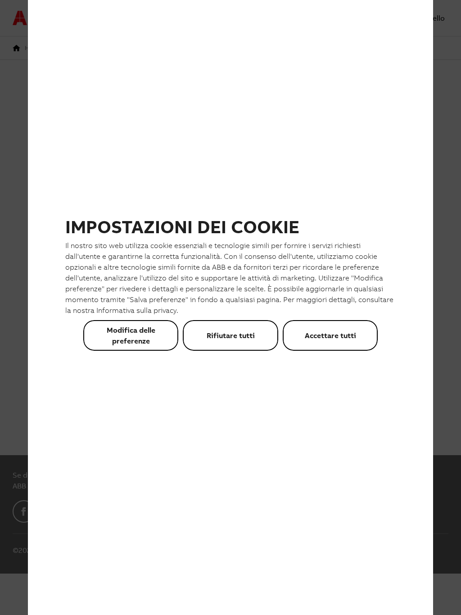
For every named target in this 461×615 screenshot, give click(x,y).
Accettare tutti (330, 335)
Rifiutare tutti (231, 335)
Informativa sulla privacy (136, 310)
